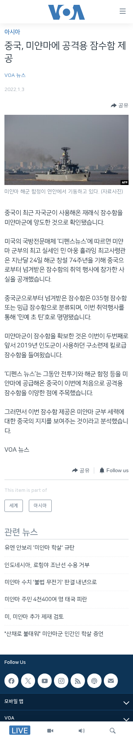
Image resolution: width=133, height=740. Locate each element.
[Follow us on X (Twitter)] (28, 681)
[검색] (113, 730)
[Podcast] (94, 681)
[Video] (50, 730)
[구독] (111, 681)
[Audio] (82, 730)
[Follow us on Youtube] (45, 681)
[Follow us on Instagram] (61, 681)
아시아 (12, 32)
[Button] (120, 105)
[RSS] (78, 681)
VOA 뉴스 (15, 75)
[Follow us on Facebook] (11, 681)
